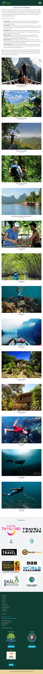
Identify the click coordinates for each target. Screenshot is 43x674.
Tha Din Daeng (21, 281)
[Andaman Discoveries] (6, 1)
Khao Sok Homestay (21, 379)
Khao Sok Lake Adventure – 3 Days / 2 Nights (21, 216)
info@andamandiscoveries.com (10, 618)
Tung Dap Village (21, 248)
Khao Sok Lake (21, 346)
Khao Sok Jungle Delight (21, 150)
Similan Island (21, 314)
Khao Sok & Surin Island (21, 85)
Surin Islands (21, 444)
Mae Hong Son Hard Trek (21, 183)
